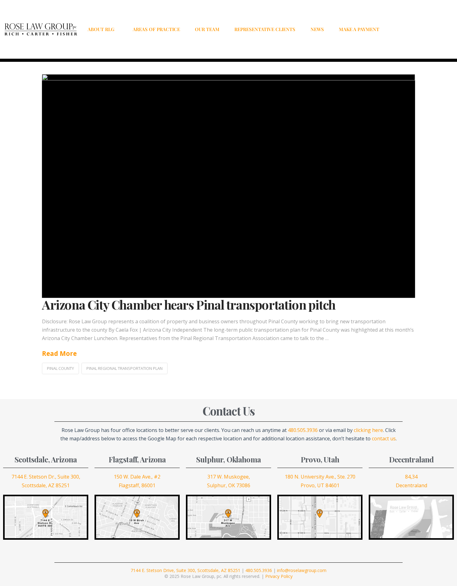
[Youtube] (438, 29)
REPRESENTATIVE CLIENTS (264, 29)
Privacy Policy (279, 576)
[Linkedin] (430, 29)
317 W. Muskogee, (228, 476)
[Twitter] (412, 29)
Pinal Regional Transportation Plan (124, 368)
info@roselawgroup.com (301, 570)
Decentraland (411, 485)
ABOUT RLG (101, 29)
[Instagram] (421, 29)
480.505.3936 (303, 430)
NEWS (317, 29)
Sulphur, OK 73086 (228, 485)
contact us (384, 438)
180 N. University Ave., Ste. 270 (320, 476)
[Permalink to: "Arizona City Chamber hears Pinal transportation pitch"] (228, 186)
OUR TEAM (207, 29)
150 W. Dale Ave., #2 (137, 476)
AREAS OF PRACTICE (156, 29)
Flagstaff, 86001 (137, 485)
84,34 (411, 476)
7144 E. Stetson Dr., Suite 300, (46, 476)
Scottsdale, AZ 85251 (46, 485)
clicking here (368, 430)
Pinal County (60, 368)
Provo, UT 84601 (320, 485)
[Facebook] (403, 29)
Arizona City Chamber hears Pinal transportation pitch (188, 304)
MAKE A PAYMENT (359, 29)
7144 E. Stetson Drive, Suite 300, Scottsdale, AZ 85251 (185, 570)
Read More (59, 353)
